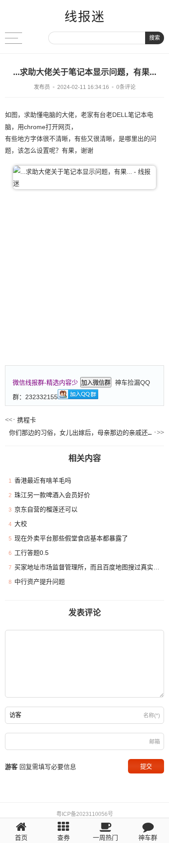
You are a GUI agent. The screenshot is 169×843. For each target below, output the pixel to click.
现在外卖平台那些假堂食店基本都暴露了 (71, 538)
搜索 (154, 38)
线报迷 (84, 17)
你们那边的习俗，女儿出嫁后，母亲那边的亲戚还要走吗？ (80, 432)
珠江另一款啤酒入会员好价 (52, 494)
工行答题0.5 (31, 552)
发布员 (42, 87)
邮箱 (154, 742)
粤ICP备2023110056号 (84, 814)
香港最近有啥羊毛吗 (42, 480)
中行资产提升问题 (39, 581)
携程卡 (26, 420)
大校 (20, 523)
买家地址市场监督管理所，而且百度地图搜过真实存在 (90, 567)
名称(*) (151, 716)
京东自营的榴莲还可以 (46, 509)
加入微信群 (95, 382)
